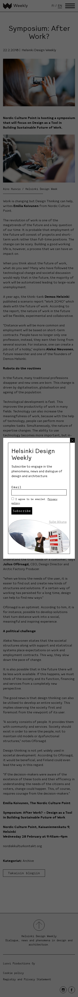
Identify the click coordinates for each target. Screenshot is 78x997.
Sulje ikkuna (58, 522)
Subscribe (22, 511)
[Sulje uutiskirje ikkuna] (72, 440)
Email (16, 487)
